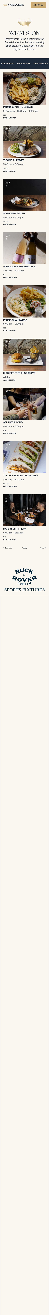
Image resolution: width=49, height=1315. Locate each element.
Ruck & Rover (23, 64)
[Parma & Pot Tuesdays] (24, 88)
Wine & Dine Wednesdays (19, 267)
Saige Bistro (7, 64)
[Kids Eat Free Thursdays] (24, 355)
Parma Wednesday (15, 320)
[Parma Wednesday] (24, 301)
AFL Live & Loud (13, 422)
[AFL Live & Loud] (24, 404)
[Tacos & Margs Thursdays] (24, 457)
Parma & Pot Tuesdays (18, 107)
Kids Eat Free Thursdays (19, 373)
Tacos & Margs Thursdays (20, 475)
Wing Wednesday (14, 213)
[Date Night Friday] (24, 510)
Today (24, 548)
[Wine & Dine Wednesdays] (24, 248)
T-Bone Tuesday (13, 160)
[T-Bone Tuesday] (24, 142)
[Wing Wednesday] (24, 195)
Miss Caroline (41, 64)
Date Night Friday (15, 529)
